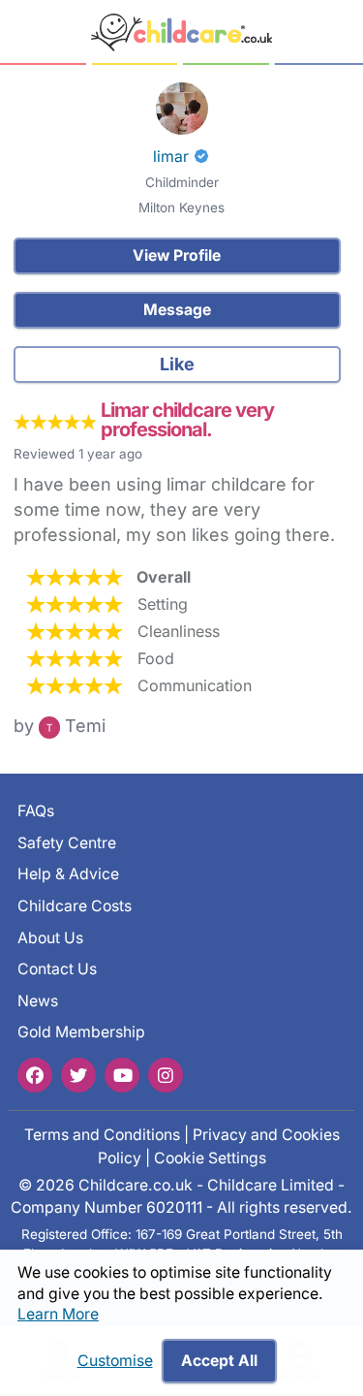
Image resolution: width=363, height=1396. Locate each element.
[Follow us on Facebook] (34, 1075)
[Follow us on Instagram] (165, 1075)
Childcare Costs (74, 906)
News (37, 1001)
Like (177, 364)
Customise (115, 1360)
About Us (50, 938)
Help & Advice (68, 874)
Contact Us (57, 969)
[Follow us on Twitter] (78, 1075)
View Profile (177, 255)
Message (177, 310)
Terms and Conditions (102, 1135)
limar (171, 156)
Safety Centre (66, 843)
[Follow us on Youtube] (122, 1075)
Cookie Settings (210, 1158)
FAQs (35, 811)
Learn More (58, 1314)
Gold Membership (81, 1033)
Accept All (219, 1360)
